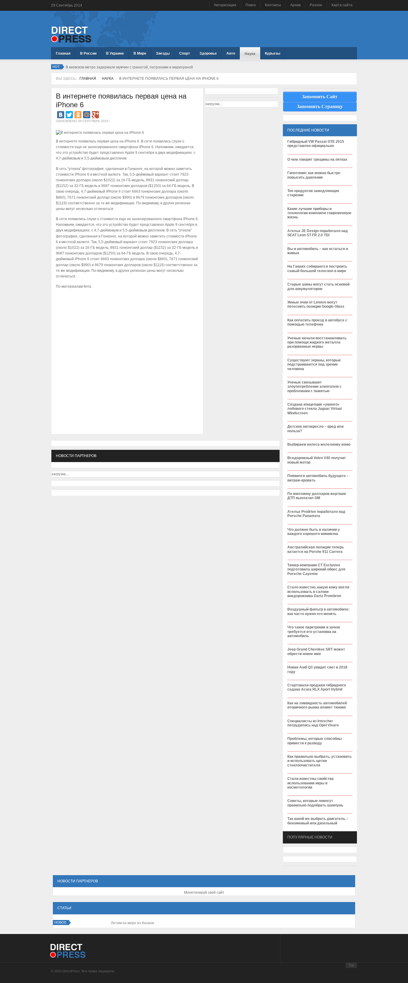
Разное (316, 5)
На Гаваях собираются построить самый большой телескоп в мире (317, 268)
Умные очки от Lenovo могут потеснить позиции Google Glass (315, 304)
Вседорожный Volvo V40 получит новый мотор (316, 460)
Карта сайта (342, 5)
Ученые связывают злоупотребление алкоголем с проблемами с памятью (314, 386)
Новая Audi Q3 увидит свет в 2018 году (317, 669)
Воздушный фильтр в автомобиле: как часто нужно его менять (318, 611)
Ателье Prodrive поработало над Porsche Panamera (316, 514)
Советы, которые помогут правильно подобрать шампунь (315, 803)
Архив (295, 5)
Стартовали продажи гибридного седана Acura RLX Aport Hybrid (316, 687)
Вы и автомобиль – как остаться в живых (317, 251)
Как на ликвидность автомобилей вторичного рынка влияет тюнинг (317, 705)
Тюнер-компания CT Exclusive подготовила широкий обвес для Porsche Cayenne (316, 569)
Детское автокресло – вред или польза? (315, 428)
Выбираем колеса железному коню (318, 444)
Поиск (251, 5)
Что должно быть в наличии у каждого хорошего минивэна (313, 531)
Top (351, 965)
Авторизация (225, 5)
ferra (87, 286)
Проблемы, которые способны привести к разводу (314, 741)
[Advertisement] (126, 309)
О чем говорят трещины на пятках (317, 159)
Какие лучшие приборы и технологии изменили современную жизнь (319, 213)
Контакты (273, 5)
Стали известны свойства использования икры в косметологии (310, 783)
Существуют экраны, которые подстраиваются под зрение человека (314, 364)
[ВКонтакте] (60, 114)
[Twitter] (69, 114)
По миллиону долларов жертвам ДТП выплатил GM (316, 496)
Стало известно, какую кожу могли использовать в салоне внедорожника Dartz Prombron (318, 591)
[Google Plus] (95, 114)
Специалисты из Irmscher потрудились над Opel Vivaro (313, 723)
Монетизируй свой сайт (204, 892)
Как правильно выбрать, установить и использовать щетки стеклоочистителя (319, 760)
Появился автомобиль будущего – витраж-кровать (318, 478)
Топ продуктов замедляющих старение (313, 193)
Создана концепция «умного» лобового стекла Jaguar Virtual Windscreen (314, 408)
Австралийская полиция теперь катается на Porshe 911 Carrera (315, 549)
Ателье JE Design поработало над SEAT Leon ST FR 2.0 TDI (317, 233)
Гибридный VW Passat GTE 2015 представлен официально (315, 143)
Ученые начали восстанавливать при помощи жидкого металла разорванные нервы (316, 342)
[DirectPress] (71, 34)
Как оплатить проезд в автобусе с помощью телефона (317, 322)
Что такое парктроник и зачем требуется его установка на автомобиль (313, 631)
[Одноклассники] (78, 114)
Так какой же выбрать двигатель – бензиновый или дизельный (317, 821)
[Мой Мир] (86, 114)
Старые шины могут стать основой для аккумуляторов (318, 286)
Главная (87, 78)
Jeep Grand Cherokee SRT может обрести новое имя (316, 651)
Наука (107, 78)
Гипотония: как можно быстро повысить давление (313, 175)
